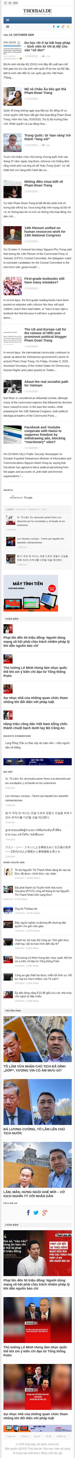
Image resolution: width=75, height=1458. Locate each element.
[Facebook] (53, 26)
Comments (34, 509)
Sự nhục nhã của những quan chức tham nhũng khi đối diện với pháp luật (35, 700)
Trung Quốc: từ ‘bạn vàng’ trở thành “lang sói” (47, 137)
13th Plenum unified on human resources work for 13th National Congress (45, 231)
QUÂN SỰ (61, 1436)
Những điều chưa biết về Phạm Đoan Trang (43, 183)
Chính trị (24, 1436)
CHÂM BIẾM (11, 619)
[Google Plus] (47, 1214)
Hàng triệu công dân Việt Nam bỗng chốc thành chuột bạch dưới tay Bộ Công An (35, 726)
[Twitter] (57, 26)
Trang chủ (10, 1436)
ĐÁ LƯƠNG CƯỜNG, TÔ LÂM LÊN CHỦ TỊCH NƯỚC (34, 1131)
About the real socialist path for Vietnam (46, 383)
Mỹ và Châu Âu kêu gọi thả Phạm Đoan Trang (45, 91)
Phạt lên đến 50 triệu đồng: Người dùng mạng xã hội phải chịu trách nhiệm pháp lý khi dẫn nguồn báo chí (36, 642)
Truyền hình (13, 1011)
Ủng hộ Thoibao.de (26, 908)
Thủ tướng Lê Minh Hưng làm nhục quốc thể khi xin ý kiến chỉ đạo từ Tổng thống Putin (35, 672)
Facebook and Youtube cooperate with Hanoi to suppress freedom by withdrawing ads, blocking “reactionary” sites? (44, 434)
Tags (44, 509)
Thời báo (30, 1444)
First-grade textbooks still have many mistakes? (44, 280)
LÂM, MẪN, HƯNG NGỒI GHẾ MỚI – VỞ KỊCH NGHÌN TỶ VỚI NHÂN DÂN (34, 1194)
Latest (10, 509)
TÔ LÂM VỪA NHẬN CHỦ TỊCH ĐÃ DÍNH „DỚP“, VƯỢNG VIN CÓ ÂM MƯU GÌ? (34, 1068)
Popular (21, 509)
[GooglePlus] (62, 26)
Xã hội (48, 1436)
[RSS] (67, 26)
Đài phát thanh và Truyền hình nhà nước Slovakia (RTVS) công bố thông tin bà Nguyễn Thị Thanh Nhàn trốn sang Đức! (42, 891)
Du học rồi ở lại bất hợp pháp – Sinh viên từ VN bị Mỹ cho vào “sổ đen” (47, 46)
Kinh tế (37, 1436)
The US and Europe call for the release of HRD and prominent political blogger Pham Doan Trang (45, 335)
